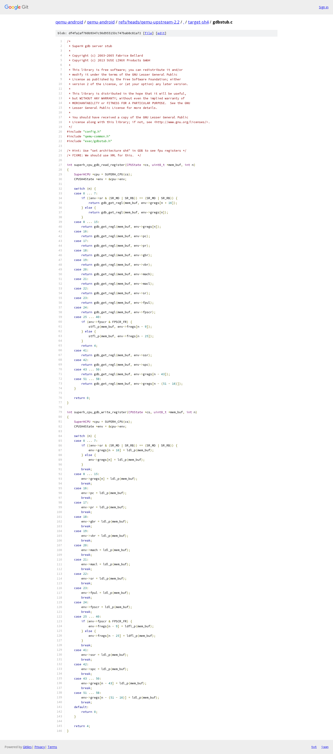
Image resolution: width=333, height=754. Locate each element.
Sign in (323, 7)
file (148, 33)
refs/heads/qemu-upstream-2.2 (148, 22)
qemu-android (69, 22)
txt (314, 747)
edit (161, 33)
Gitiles (27, 747)
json (324, 747)
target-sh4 (198, 22)
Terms (52, 747)
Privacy (39, 747)
